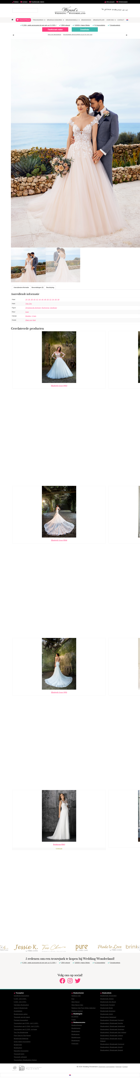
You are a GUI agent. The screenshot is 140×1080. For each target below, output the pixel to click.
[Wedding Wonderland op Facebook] (62, 979)
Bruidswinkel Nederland (108, 1017)
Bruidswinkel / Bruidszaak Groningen (112, 1029)
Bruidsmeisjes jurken (21, 1014)
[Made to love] (70, 948)
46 (42, 300)
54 (53, 300)
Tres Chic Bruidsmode (54, 34)
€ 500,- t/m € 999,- (20, 1002)
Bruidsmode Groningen (107, 1011)
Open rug (28, 320)
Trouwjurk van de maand (22, 1017)
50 (48, 300)
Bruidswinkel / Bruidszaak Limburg (111, 1035)
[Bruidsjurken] (42, 948)
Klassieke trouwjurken (21, 1051)
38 (32, 300)
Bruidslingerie (75, 1028)
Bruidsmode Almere (107, 999)
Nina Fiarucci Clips (77, 1005)
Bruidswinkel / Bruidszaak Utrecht (111, 1047)
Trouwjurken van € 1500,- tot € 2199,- (27, 1026)
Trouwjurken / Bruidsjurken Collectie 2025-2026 (77, 34)
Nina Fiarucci (75, 1002)
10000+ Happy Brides (82, 25)
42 (37, 300)
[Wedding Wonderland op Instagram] (70, 979)
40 (34, 300)
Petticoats (74, 1044)
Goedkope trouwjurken (21, 996)
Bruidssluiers (75, 1031)
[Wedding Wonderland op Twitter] (78, 979)
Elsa (72, 999)
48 (45, 300)
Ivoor (27, 312)
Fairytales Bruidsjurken (21, 1005)
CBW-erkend (65, 25)
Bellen (16, 2)
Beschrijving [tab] (50, 287)
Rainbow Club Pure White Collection (83, 1008)
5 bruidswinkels (115, 25)
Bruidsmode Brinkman (21, 1039)
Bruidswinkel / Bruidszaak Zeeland (111, 1050)
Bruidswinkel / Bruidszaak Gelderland (112, 1026)
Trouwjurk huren (19, 1054)
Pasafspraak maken (37, 2)
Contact (24, 2)
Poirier (73, 1020)
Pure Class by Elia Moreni (22, 1035)
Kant (34, 320)
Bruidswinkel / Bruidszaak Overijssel (112, 1044)
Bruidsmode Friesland (107, 1005)
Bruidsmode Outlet (106, 1014)
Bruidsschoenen (76, 1025)
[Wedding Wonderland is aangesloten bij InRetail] (14, 1068)
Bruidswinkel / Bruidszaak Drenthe (111, 1023)
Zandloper (53, 308)
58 (58, 300)
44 (40, 300)
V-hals (34, 316)
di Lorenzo (74, 1017)
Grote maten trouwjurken (22, 1042)
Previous (1, 947)
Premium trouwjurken (21, 1020)
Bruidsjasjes (75, 1034)
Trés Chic (28, 304)
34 (26, 300)
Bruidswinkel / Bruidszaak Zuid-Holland (113, 1032)
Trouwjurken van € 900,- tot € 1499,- (26, 1023)
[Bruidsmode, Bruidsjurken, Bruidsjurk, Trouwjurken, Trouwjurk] (12, 19)
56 (56, 300)
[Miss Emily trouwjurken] (126, 948)
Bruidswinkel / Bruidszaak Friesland (112, 1020)
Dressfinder (84, 29)
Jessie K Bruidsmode (21, 1008)
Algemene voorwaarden (107, 1067)
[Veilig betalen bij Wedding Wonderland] (30, 1068)
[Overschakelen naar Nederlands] (70, 1075)
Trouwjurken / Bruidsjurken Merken (25, 1060)
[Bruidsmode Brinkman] (98, 948)
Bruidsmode (18, 1045)
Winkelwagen (123, 2)
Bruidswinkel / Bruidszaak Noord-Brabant (111, 1040)
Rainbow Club (76, 996)
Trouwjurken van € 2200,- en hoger (25, 1029)
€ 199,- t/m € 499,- (20, 999)
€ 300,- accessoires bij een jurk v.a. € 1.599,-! (39, 25)
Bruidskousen (75, 1037)
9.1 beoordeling (100, 25)
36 (29, 300)
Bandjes (28, 316)
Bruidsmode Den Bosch (108, 1002)
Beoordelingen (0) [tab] (38, 287)
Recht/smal (45, 308)
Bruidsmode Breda (106, 1008)
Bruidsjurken (18, 1048)
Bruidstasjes (75, 1040)
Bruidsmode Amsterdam (108, 996)
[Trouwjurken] (14, 948)
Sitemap (118, 1067)
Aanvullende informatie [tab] (21, 287)
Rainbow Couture (77, 1011)
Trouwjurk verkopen (20, 1057)
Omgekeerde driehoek (33, 308)
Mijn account (110, 2)
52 (50, 300)
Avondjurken (18, 1011)
